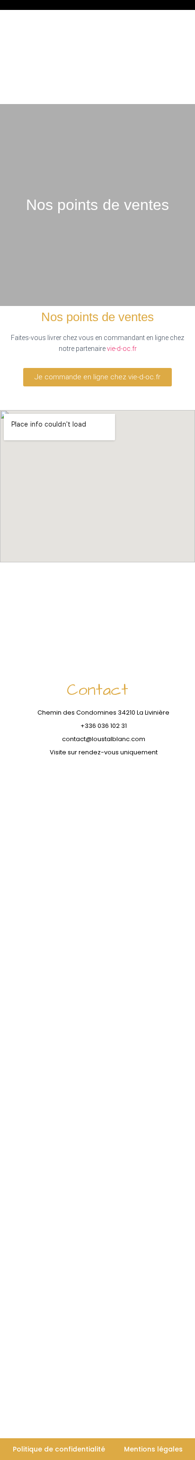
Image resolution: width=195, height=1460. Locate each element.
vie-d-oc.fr (122, 348)
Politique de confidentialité (59, 1449)
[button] (171, 56)
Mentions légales (153, 1449)
